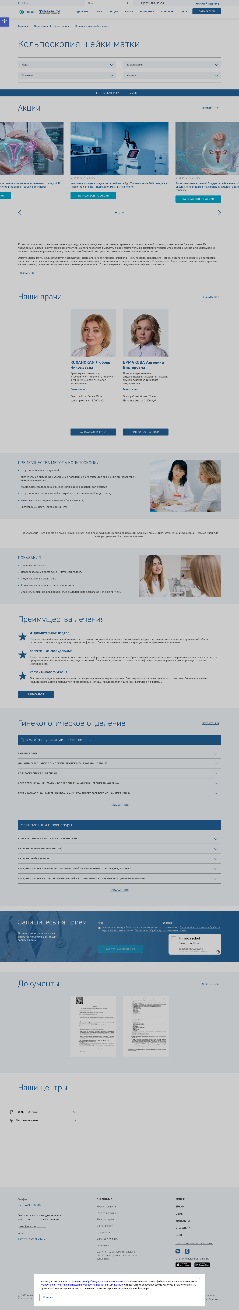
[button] (4, 22)
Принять (48, 1297)
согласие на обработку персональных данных (98, 1281)
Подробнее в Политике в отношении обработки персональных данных (81, 1284)
